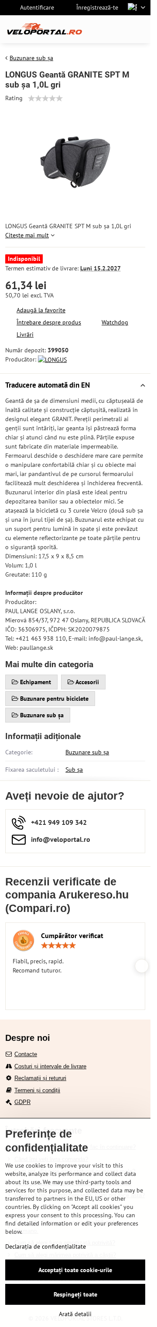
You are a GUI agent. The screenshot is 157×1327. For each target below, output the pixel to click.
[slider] (45, 98)
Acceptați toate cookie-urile (75, 1270)
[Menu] (140, 29)
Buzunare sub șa (87, 752)
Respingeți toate (75, 1294)
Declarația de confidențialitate (45, 1246)
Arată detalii (75, 1314)
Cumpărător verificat (72, 935)
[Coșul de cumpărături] (119, 29)
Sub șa (74, 769)
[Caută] (98, 29)
